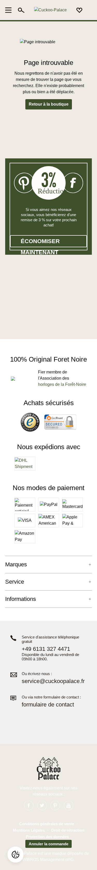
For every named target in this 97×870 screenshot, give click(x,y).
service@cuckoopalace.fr (53, 681)
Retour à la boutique (49, 104)
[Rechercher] (21, 10)
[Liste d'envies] (79, 10)
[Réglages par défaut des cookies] (15, 854)
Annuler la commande (48, 844)
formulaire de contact (48, 704)
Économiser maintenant (40, 242)
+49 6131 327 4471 (46, 649)
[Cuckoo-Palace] (50, 10)
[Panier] (89, 10)
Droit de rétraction (67, 830)
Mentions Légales (29, 830)
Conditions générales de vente (46, 824)
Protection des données (47, 836)
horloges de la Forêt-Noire (62, 384)
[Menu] (10, 10)
